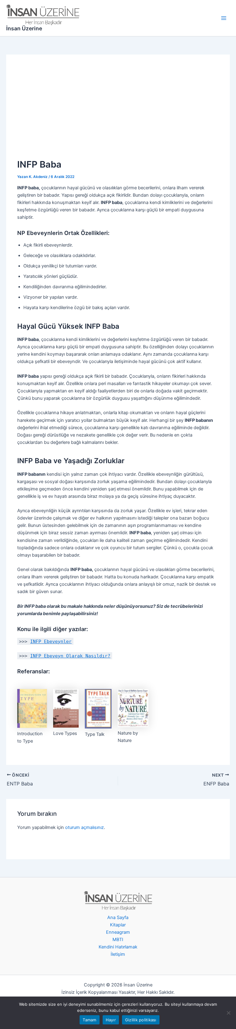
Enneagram (118, 932)
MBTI (117, 939)
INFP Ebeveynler (51, 641)
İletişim (118, 954)
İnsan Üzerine (24, 28)
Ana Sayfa (117, 917)
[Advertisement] (118, 111)
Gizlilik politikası (140, 1019)
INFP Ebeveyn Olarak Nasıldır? (70, 655)
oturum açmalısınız (84, 827)
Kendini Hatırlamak (118, 947)
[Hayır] (228, 1013)
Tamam (89, 1019)
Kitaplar (118, 925)
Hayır (111, 1019)
